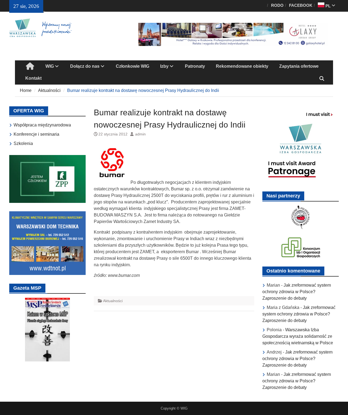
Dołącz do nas (85, 66)
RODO (277, 5)
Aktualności (113, 301)
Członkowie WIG (132, 66)
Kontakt (33, 78)
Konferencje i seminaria (36, 134)
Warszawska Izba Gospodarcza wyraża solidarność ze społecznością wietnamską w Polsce (297, 336)
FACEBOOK (300, 5)
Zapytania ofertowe (299, 66)
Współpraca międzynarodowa (42, 125)
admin (140, 134)
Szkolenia (23, 143)
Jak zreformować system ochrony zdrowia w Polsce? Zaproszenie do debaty (296, 292)
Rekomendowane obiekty (242, 66)
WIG (49, 66)
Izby (164, 66)
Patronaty (195, 66)
